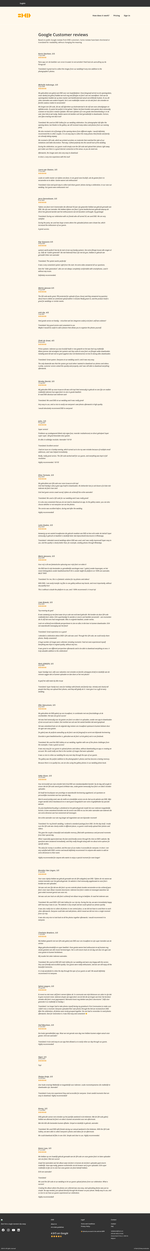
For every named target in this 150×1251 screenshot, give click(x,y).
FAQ (112, 1226)
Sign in (127, 15)
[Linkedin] (18, 1230)
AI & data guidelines (57, 1227)
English (22, 3)
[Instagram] (8, 1230)
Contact (113, 1224)
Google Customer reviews (63, 34)
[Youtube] (13, 1230)
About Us (54, 1224)
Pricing (116, 15)
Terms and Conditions (88, 1224)
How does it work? (101, 15)
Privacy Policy (85, 1226)
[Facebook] (3, 1230)
